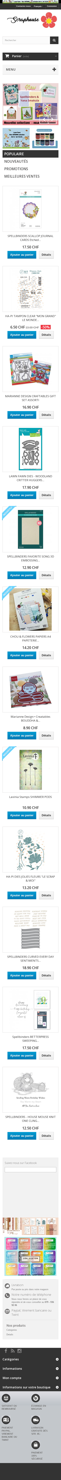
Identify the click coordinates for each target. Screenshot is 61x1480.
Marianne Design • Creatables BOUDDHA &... (30, 718)
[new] (44, 138)
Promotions (16, 168)
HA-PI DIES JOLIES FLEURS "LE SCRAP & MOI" (30, 878)
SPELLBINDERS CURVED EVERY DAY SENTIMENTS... (30, 959)
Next (52, 119)
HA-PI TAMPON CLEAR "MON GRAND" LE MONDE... (30, 318)
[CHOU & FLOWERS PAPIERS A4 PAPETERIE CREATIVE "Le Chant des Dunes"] (30, 609)
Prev (43, 119)
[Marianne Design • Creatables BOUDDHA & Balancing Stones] (30, 689)
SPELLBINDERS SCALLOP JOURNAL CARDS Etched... (30, 238)
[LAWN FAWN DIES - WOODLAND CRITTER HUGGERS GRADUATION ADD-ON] (30, 449)
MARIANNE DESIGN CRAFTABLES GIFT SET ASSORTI (30, 398)
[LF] (30, 1)
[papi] (30, 104)
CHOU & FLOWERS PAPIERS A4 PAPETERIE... (30, 638)
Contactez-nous (23, 6)
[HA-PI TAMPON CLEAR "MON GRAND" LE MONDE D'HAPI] (30, 289)
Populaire (14, 154)
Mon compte (12, 1378)
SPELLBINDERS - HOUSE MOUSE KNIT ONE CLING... (30, 1119)
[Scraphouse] (30, 20)
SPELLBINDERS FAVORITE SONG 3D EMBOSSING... (30, 558)
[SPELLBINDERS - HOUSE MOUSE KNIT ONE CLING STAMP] (30, 1090)
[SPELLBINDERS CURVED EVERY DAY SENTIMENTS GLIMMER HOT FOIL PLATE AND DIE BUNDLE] (30, 929)
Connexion (52, 6)
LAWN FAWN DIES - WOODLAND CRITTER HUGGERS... (30, 478)
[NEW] (16, 138)
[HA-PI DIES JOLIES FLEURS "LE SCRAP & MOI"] (30, 849)
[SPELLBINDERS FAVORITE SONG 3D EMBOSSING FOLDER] (30, 529)
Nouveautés (16, 161)
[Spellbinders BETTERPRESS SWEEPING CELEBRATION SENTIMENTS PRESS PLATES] (30, 1009)
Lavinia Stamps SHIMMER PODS (30, 797)
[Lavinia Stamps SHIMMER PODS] (30, 770)
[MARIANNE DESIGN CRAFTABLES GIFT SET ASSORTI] (30, 369)
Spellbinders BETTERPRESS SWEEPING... (30, 1039)
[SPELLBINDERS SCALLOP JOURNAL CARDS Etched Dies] (30, 209)
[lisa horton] (30, 1256)
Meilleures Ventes (21, 176)
